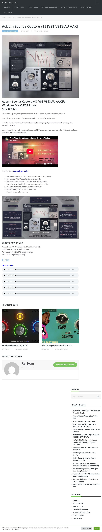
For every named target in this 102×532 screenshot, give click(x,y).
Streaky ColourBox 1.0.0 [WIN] (14, 345)
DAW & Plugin (33, 7)
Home (14, 31)
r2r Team (25, 31)
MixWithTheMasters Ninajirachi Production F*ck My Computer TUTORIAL (85, 442)
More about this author (65, 365)
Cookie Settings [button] (86, 528)
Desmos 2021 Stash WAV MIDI (84, 421)
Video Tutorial (86, 7)
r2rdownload (10, 2)
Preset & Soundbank (49, 7)
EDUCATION (8, 12)
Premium (7, 7)
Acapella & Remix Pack (69, 7)
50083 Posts (31, 367)
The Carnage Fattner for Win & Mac (57, 345)
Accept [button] (96, 528)
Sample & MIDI (19, 7)
